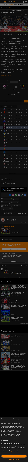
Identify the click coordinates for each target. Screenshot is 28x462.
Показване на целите (14, 459)
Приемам (14, 456)
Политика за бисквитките (13, 436)
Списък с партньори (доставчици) (9, 451)
